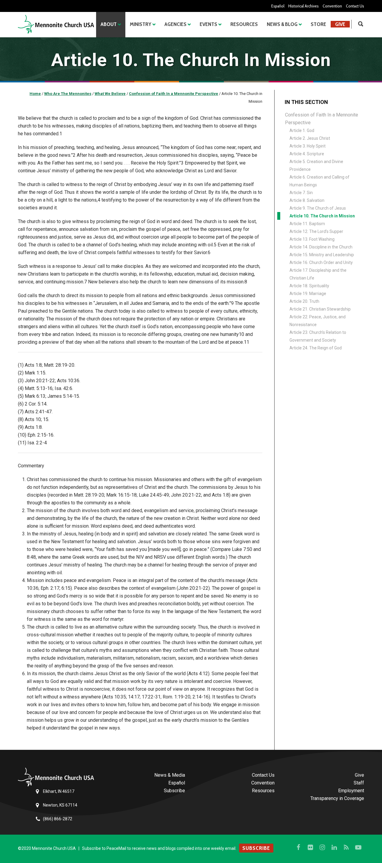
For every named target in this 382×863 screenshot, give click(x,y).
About (109, 24)
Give (340, 24)
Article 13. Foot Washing (312, 239)
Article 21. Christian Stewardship (320, 309)
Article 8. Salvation (306, 200)
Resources (244, 24)
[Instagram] (322, 847)
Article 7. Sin (301, 192)
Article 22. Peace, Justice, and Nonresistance (317, 320)
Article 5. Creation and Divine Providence (316, 165)
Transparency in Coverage (337, 798)
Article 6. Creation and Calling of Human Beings (319, 181)
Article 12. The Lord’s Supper (316, 231)
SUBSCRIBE (256, 848)
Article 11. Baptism (307, 223)
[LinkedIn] (334, 847)
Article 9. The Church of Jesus (317, 208)
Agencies (175, 24)
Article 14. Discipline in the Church (320, 247)
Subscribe (174, 790)
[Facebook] (298, 847)
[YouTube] (358, 847)
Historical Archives (303, 6)
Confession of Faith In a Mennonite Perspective (321, 118)
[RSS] (346, 847)
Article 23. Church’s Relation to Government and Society (317, 336)
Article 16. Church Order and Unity (321, 262)
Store (318, 24)
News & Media (169, 775)
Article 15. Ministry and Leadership (321, 254)
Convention (332, 6)
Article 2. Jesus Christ (309, 138)
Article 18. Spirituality (309, 285)
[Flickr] (310, 847)
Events (208, 24)
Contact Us (355, 6)
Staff (359, 783)
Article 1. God (301, 130)
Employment (351, 790)
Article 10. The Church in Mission (322, 216)
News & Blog (282, 24)
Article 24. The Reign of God (315, 347)
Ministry (140, 24)
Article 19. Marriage (307, 293)
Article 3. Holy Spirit (307, 146)
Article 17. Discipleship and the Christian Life (317, 274)
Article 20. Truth (304, 301)
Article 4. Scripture (306, 153)
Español (277, 6)
